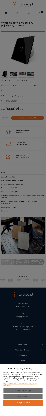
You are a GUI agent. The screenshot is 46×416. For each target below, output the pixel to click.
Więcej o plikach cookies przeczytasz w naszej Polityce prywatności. (20, 385)
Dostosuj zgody (23, 396)
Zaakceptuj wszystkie (23, 403)
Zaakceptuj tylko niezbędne (23, 390)
